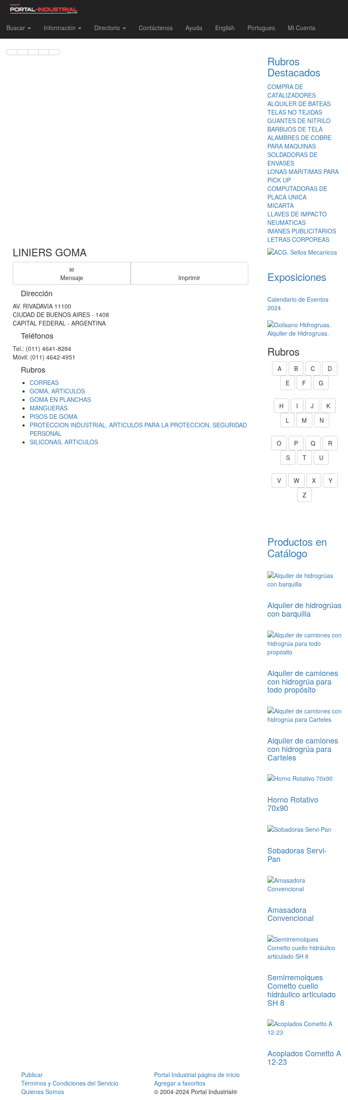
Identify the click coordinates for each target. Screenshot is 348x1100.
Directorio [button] (108, 27)
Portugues (261, 27)
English (225, 27)
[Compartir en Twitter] (22, 52)
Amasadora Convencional (290, 913)
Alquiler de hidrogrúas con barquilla (304, 609)
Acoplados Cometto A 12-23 (304, 1057)
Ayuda (193, 27)
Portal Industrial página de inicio (197, 1074)
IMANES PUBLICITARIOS (301, 231)
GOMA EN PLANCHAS (60, 399)
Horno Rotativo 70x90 (292, 803)
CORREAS (44, 382)
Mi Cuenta (301, 27)
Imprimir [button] (189, 277)
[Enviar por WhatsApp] (33, 52)
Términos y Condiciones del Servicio (69, 1083)
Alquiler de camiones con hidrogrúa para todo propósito (302, 681)
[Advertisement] (130, 147)
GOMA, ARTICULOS (57, 391)
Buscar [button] (16, 27)
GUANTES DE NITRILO (299, 120)
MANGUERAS (48, 408)
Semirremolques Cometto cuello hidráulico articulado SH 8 (301, 989)
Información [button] (60, 27)
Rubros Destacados (293, 66)
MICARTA (280, 205)
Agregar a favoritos (179, 1083)
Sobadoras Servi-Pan (297, 854)
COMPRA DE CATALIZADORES (291, 90)
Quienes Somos (42, 1091)
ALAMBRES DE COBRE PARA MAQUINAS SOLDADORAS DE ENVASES (299, 150)
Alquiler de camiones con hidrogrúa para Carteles (302, 749)
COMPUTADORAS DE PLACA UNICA (297, 192)
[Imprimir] (54, 52)
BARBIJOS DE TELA (295, 129)
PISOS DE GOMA (53, 416)
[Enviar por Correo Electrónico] (43, 52)
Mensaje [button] (71, 277)
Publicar (32, 1074)
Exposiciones (296, 276)
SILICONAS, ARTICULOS (64, 442)
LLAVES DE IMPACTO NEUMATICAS (297, 218)
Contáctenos (156, 27)
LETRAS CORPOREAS (298, 239)
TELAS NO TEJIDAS (294, 112)
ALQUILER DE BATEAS (299, 103)
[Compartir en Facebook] (11, 52)
